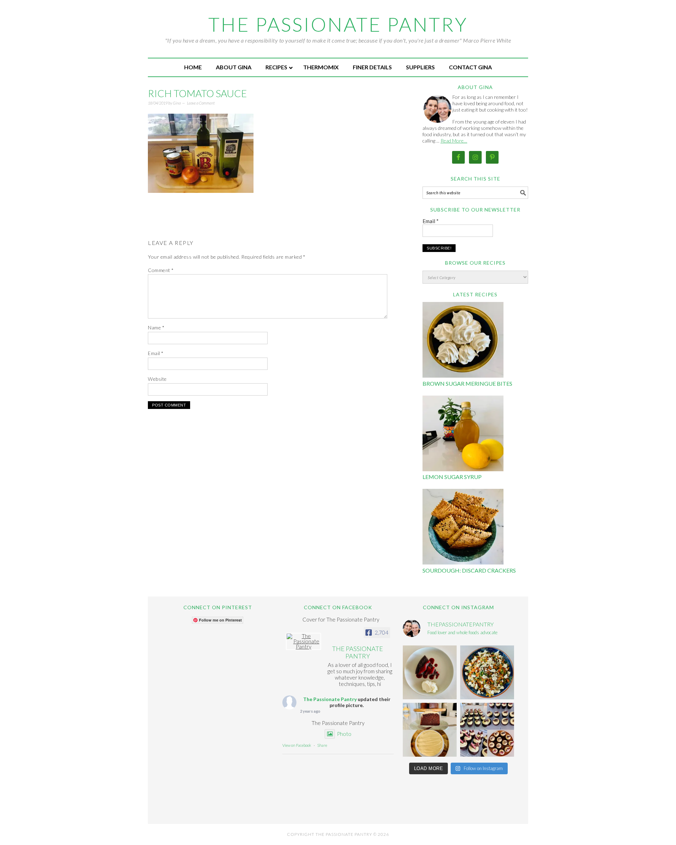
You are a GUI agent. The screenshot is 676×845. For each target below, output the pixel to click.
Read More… (453, 141)
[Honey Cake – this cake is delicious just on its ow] (430, 730)
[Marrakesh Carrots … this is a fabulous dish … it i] (487, 672)
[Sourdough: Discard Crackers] (463, 528)
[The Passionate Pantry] (303, 641)
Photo (344, 734)
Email (156, 353)
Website (157, 379)
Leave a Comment (201, 103)
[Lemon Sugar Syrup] (463, 434)
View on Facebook (296, 745)
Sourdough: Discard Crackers (469, 570)
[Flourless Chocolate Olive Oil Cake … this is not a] (430, 672)
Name (156, 327)
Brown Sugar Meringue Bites (467, 383)
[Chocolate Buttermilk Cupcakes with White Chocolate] (487, 730)
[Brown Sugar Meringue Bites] (463, 341)
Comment (161, 270)
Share (322, 745)
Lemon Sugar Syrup (452, 476)
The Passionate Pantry (338, 24)
